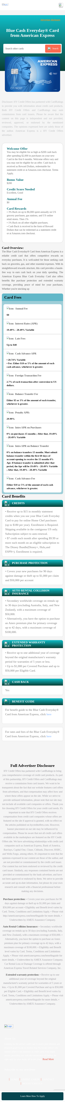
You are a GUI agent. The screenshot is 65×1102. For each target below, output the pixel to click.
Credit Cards (30, 1079)
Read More (48, 1059)
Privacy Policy (33, 1083)
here (49, 714)
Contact (48, 1079)
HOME (14, 1079)
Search (55, 48)
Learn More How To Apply (32, 1096)
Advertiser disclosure (50, 20)
